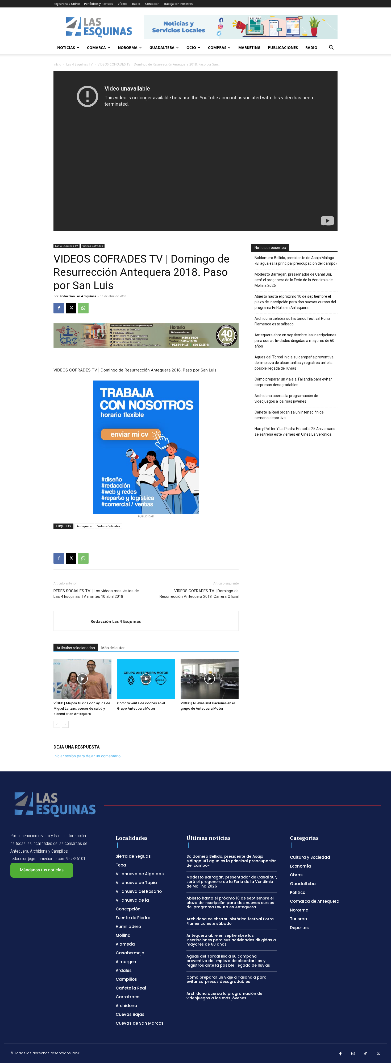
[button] (331, 48)
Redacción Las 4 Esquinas (78, 296)
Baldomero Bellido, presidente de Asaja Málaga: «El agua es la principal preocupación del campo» (296, 260)
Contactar (152, 4)
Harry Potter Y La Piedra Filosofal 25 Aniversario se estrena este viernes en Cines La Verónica (295, 431)
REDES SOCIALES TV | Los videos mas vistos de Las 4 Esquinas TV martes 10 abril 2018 (96, 593)
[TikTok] (366, 1054)
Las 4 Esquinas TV (79, 64)
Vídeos (122, 4)
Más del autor (113, 648)
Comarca (96, 47)
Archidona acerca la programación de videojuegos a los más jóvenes (286, 398)
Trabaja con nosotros (178, 4)
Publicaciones (283, 47)
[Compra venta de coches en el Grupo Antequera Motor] (146, 679)
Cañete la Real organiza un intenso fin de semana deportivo (289, 415)
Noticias (66, 47)
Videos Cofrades (108, 526)
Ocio (191, 47)
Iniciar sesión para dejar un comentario (86, 756)
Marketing (249, 47)
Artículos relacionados (76, 648)
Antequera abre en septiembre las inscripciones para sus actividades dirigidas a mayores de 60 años (295, 340)
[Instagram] (353, 1054)
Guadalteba (161, 47)
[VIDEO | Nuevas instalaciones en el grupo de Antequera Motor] (210, 679)
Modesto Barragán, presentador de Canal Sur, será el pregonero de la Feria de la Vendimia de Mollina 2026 (294, 280)
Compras (217, 47)
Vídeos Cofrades (92, 246)
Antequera (84, 526)
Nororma (128, 47)
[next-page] (65, 724)
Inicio (57, 64)
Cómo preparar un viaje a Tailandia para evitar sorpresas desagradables (293, 382)
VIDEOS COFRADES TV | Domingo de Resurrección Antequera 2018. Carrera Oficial (199, 593)
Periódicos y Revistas (98, 4)
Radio (136, 4)
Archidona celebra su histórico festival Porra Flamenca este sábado (292, 321)
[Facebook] (58, 308)
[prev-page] (56, 724)
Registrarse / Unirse (66, 4)
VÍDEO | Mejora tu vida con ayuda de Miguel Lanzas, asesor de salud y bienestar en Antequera (81, 708)
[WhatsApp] (83, 308)
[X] (71, 308)
